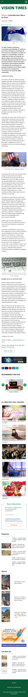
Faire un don (8, 351)
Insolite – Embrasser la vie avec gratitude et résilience (18, 558)
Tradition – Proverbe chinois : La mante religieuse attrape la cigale (19, 539)
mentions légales (19, 521)
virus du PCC (11, 179)
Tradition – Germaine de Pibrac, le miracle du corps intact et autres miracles (18, 546)
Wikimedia (17, 169)
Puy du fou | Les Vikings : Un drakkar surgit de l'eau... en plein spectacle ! (20, 615)
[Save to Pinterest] (10, 368)
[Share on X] (6, 368)
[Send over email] (16, 368)
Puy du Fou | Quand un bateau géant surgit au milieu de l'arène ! (20, 598)
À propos (14, 682)
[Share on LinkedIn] (13, 368)
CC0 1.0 (22, 169)
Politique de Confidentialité (14, 687)
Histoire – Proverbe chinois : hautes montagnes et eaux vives (19, 563)
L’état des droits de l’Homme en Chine (11, 460)
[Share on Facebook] (3, 368)
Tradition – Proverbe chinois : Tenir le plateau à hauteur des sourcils (19, 553)
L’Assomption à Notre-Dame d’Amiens (20, 582)
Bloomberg (5, 247)
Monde (11, 21)
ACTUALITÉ (4, 21)
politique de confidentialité (10, 521)
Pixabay (21, 41)
